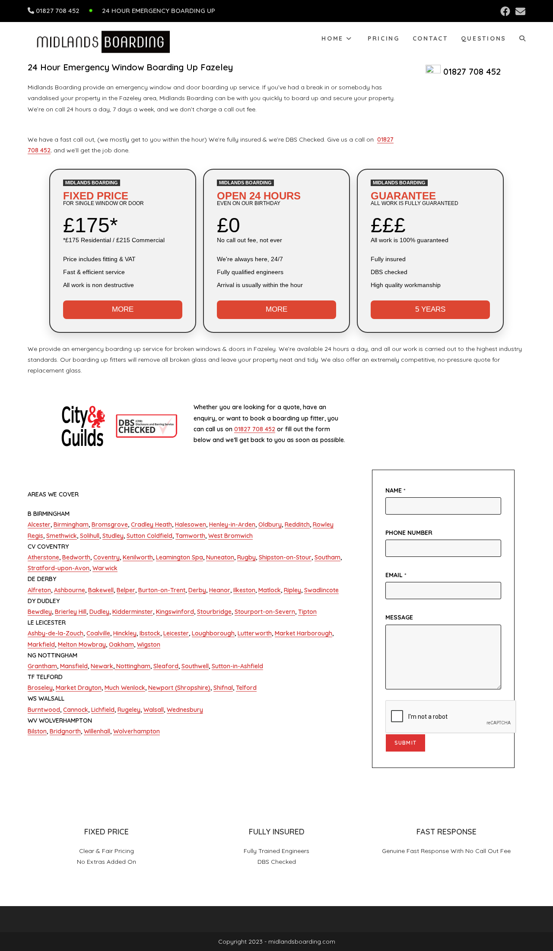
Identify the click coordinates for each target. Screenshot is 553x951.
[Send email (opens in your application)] (519, 11)
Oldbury (270, 524)
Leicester (176, 633)
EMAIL (395, 575)
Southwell (195, 666)
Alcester (39, 524)
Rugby (246, 557)
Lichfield (102, 710)
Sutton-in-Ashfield (237, 666)
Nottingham (132, 666)
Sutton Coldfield (149, 536)
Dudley (99, 612)
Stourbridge (214, 612)
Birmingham (71, 524)
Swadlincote (321, 590)
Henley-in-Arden (232, 524)
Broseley (40, 688)
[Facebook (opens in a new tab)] (505, 11)
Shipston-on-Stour (285, 557)
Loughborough (213, 633)
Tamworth (190, 536)
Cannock (75, 710)
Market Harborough (303, 633)
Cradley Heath (151, 524)
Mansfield (74, 666)
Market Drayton (79, 688)
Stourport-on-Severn (265, 612)
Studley (113, 536)
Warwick (105, 568)
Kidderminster (132, 612)
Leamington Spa (179, 557)
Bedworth (76, 557)
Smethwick (61, 536)
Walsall (153, 710)
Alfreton (39, 590)
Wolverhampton (136, 731)
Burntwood (44, 710)
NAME (395, 490)
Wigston (148, 644)
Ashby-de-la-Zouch (55, 633)
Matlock (269, 590)
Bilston (37, 731)
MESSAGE (399, 617)
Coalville (98, 633)
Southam (327, 557)
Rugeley (129, 710)
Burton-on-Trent (161, 590)
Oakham (121, 644)
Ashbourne (69, 590)
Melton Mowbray (82, 644)
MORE (122, 309)
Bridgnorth (65, 731)
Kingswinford (175, 612)
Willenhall (97, 731)
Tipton (307, 612)
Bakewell (101, 590)
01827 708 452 (57, 10)
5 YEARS (430, 309)
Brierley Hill (70, 612)
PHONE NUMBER (408, 533)
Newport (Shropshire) (179, 688)
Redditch (297, 524)
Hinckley (125, 633)
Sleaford (165, 666)
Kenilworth (138, 557)
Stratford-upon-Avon (58, 568)
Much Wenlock (125, 688)
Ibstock (150, 633)
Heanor (219, 590)
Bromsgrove (110, 524)
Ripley (292, 590)
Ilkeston (244, 590)
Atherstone (43, 557)
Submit (405, 742)
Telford (246, 688)
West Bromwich (230, 536)
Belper (126, 590)
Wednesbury (185, 710)
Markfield (41, 644)
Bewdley (40, 612)
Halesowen (190, 524)
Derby (197, 590)
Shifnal (223, 688)
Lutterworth (255, 633)
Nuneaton (220, 557)
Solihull (89, 536)
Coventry (106, 557)
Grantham (42, 666)
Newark (102, 666)
